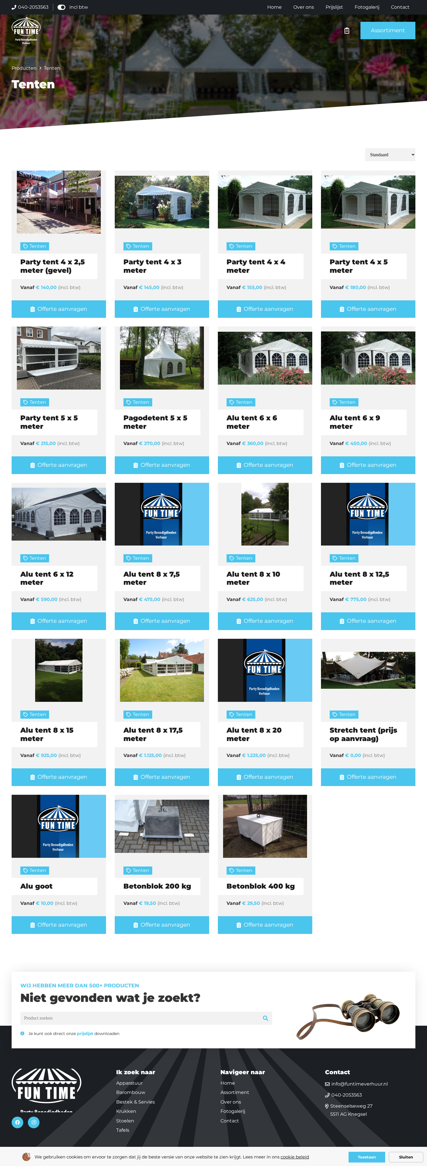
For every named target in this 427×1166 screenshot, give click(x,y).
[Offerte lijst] (347, 30)
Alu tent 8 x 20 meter (254, 734)
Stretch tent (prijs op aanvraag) (363, 734)
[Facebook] (17, 1122)
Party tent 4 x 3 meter (152, 266)
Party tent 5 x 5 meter (49, 422)
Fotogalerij (232, 1111)
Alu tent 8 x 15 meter (46, 734)
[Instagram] (34, 1122)
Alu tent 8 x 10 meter (253, 578)
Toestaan (367, 1157)
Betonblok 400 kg (261, 886)
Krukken (126, 1111)
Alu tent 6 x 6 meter (252, 422)
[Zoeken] (265, 1018)
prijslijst (85, 1033)
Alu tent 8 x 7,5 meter (151, 578)
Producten (24, 68)
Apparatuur (129, 1083)
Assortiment (234, 1092)
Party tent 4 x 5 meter (359, 266)
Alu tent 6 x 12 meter (46, 578)
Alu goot (36, 886)
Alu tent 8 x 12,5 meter (359, 578)
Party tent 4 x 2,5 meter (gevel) (52, 266)
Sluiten (406, 1157)
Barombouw (130, 1092)
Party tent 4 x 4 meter (256, 266)
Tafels (122, 1130)
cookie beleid (295, 1157)
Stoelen (125, 1120)
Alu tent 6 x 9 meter (355, 422)
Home (227, 1083)
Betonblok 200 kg (157, 886)
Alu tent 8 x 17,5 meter (153, 734)
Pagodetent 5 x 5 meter (155, 422)
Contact (229, 1120)
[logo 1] (26, 30)
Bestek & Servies (135, 1101)
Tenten (38, 246)
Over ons (230, 1101)
